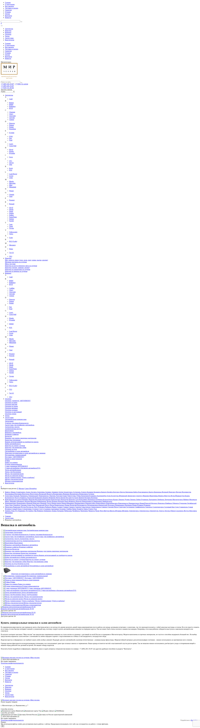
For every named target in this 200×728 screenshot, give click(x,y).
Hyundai (12, 153)
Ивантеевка (153, 496)
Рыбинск (48, 507)
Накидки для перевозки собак (15, 447)
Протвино (128, 505)
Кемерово (52, 498)
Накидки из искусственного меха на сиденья (21, 266)
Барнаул (104, 492)
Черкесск (91, 511)
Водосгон (8, 436)
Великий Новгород (169, 492)
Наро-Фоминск (70, 501)
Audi (10, 99)
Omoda (11, 194)
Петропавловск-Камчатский (97, 505)
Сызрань (47, 509)
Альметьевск (21, 492)
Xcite (11, 238)
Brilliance (12, 106)
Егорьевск (93, 496)
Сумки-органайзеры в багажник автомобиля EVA (22, 468)
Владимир (18, 494)
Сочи (177, 507)
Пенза (52, 505)
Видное (179, 492)
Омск (7, 505)
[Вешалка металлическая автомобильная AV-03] (100, 612)
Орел (11, 505)
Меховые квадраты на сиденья (16, 262)
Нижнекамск (21, 503)
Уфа (35, 511)
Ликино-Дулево (124, 499)
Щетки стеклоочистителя (14, 479)
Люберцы (161, 499)
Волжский (43, 494)
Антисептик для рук (12, 427)
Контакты (8, 16)
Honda (11, 151)
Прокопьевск (120, 505)
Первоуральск (59, 505)
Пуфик (7, 460)
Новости (8, 17)
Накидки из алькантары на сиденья (17, 269)
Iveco (11, 157)
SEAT (11, 208)
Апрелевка (41, 492)
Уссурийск (30, 511)
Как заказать (9, 6)
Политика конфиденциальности (12, 663)
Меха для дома (10, 264)
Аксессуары (9, 38)
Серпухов (122, 507)
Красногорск (56, 499)
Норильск (161, 503)
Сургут (41, 509)
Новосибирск (101, 503)
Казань (187, 496)
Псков (134, 505)
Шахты (112, 511)
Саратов (78, 507)
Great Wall (12, 146)
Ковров (81, 498)
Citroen (11, 119)
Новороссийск (90, 503)
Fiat (10, 138)
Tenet (11, 226)
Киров (63, 498)
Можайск (13, 501)
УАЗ (10, 256)
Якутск (186, 511)
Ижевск (161, 496)
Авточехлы (9, 29)
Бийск (135, 492)
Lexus (11, 176)
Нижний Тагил (46, 503)
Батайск (110, 492)
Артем (60, 492)
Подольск (111, 505)
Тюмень (8, 511)
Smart (11, 211)
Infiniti (11, 324)
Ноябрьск (168, 503)
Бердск (123, 492)
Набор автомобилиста (13, 444)
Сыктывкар (55, 509)
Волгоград (26, 494)
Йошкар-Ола (180, 496)
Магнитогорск (177, 499)
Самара (66, 507)
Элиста (161, 511)
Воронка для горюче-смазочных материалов (20, 438)
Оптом (7, 14)
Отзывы (8, 12)
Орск (34, 505)
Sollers (11, 215)
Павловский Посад (43, 505)
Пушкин (140, 505)
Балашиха (97, 492)
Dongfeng (12, 129)
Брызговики (9, 431)
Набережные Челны (44, 501)
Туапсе (91, 509)
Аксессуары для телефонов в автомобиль (19, 425)
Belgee (11, 103)
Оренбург (17, 505)
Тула (95, 509)
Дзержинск (24, 496)
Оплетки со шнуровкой (13, 412)
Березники (129, 492)
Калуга (17, 498)
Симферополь (140, 507)
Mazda (11, 181)
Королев (32, 499)
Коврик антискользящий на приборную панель (21, 442)
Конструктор (9, 40)
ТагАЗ (11, 252)
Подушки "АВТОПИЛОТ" (14, 457)
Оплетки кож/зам (11, 404)
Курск (110, 499)
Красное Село (74, 499)
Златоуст (139, 496)
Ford (10, 140)
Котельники (46, 499)
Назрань (55, 501)
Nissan (11, 191)
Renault (11, 204)
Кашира (46, 498)
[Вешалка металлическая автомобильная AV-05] (100, 607)
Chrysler (12, 118)
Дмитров (52, 496)
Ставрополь (183, 507)
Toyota (11, 228)
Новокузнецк (56, 503)
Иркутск (167, 496)
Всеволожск (83, 494)
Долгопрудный (61, 496)
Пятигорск (9, 507)
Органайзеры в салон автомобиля (17, 451)
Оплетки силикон (11, 410)
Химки (54, 511)
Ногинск (154, 503)
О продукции (10, 4)
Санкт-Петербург (30, 488)
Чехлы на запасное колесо (14, 475)
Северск (104, 507)
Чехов (97, 511)
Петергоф (73, 505)
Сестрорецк (130, 507)
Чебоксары (68, 511)
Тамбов (69, 509)
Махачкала (193, 499)
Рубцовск (41, 507)
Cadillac (12, 288)
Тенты (7, 36)
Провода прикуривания (13, 459)
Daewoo (12, 123)
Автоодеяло (9, 421)
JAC (10, 161)
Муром (27, 501)
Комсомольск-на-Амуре (13, 499)
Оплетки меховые (11, 408)
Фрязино (40, 511)
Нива (11, 249)
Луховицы (145, 499)
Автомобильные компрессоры (15, 419)
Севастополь (86, 507)
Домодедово (71, 496)
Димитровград (43, 496)
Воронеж (66, 494)
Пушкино (147, 505)
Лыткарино (153, 499)
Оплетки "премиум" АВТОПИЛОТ (18, 401)
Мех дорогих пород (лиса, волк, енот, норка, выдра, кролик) (26, 260)
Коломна (87, 498)
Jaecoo (11, 163)
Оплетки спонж (10, 414)
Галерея (8, 2)
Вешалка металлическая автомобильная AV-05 (17, 609)
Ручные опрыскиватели (13, 464)
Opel (10, 196)
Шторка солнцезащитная (14, 481)
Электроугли (154, 511)
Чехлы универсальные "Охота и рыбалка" (20, 477)
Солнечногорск (158, 507)
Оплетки (8, 34)
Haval (11, 149)
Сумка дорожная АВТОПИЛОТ (16, 466)
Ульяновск (22, 511)
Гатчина (91, 494)
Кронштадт (92, 499)
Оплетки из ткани (11, 406)
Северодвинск (96, 507)
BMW (11, 104)
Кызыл (115, 499)
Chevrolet (12, 116)
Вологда (50, 494)
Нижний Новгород (33, 503)
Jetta (10, 164)
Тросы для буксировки (13, 472)
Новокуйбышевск (68, 503)
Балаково (90, 492)
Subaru (11, 219)
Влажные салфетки (12, 434)
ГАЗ (10, 389)
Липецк (133, 499)
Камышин (39, 498)
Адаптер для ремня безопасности (17, 423)
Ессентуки (115, 496)
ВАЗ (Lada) (13, 241)
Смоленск (149, 507)
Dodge (11, 127)
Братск (151, 492)
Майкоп (186, 499)
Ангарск (34, 492)
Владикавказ (9, 494)
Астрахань (77, 492)
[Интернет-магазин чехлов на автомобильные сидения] (100, 79)
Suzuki (11, 221)
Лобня (138, 499)
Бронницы (158, 492)
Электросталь (144, 511)
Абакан (13, 492)
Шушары (118, 511)
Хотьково (60, 511)
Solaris (11, 213)
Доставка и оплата (11, 8)
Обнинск (175, 503)
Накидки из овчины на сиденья (16, 271)
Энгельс (167, 511)
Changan (12, 112)
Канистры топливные (13, 440)
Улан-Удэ (14, 511)
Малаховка (9, 513)
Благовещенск (143, 492)
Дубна (78, 496)
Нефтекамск (97, 501)
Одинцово (183, 503)
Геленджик (9, 496)
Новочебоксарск (112, 503)
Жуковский (123, 496)
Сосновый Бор (169, 507)
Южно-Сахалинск (177, 511)
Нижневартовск (11, 503)
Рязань (54, 507)
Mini (10, 185)
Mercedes (12, 183)
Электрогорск (134, 511)
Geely (11, 144)
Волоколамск (58, 494)
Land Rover (13, 174)
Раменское (17, 507)
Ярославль (193, 511)
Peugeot (11, 200)
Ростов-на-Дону (32, 507)
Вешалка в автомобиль (13, 432)
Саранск (72, 507)
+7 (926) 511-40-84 (21, 84)
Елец (109, 496)
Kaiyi (11, 168)
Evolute (11, 133)
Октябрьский (191, 503)
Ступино (35, 509)
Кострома (38, 499)
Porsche (11, 356)
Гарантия (8, 10)
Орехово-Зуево (26, 505)
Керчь (58, 498)
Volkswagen (13, 232)
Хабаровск (48, 511)
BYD (11, 108)
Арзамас (48, 492)
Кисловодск (70, 498)
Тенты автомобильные (13, 470)
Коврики (8, 32)
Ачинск (84, 492)
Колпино (94, 498)
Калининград (10, 498)
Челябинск (76, 511)
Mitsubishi (12, 187)
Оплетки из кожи (11, 402)
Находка (79, 501)
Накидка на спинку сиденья (15, 446)
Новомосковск (80, 503)
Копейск (25, 499)
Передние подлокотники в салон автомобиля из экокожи (25, 453)
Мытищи (33, 501)
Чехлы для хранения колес (14, 474)
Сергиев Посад (113, 507)
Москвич (12, 245)
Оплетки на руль (11, 449)
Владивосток (186, 492)
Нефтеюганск (107, 501)
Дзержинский (33, 496)
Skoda (11, 209)
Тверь (74, 509)
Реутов (23, 507)
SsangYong (13, 217)
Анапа (28, 492)
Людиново (168, 499)
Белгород (116, 492)
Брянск (7, 492)
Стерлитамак (27, 509)
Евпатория (85, 496)
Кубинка (99, 499)
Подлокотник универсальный (15, 455)
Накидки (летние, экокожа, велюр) (17, 267)
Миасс (7, 501)
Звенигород (132, 496)
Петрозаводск (82, 505)
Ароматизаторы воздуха (13, 429)
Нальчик (61, 501)
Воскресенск (74, 494)
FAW (11, 136)
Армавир (55, 492)
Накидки (8, 30)
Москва (21, 488)
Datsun (11, 125)
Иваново (146, 496)
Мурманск (21, 501)
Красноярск (83, 499)
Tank (10, 224)
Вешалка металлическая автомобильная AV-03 (17, 614)
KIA (10, 170)
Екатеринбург (102, 496)
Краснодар (65, 499)
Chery (11, 114)
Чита (102, 511)
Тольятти (80, 509)
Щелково (125, 511)
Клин (77, 498)
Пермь (67, 505)
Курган (105, 499)
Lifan (11, 178)
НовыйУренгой (145, 503)
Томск (85, 509)
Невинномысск (87, 501)
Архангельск (68, 492)
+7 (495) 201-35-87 (7, 84)
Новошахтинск (134, 503)
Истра (173, 496)
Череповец (84, 511)
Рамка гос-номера (11, 462)
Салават (60, 507)
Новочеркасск (123, 503)
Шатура (107, 511)
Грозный (16, 496)
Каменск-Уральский (27, 498)
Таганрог (62, 509)
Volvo (11, 234)
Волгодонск (34, 494)
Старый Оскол (16, 509)
